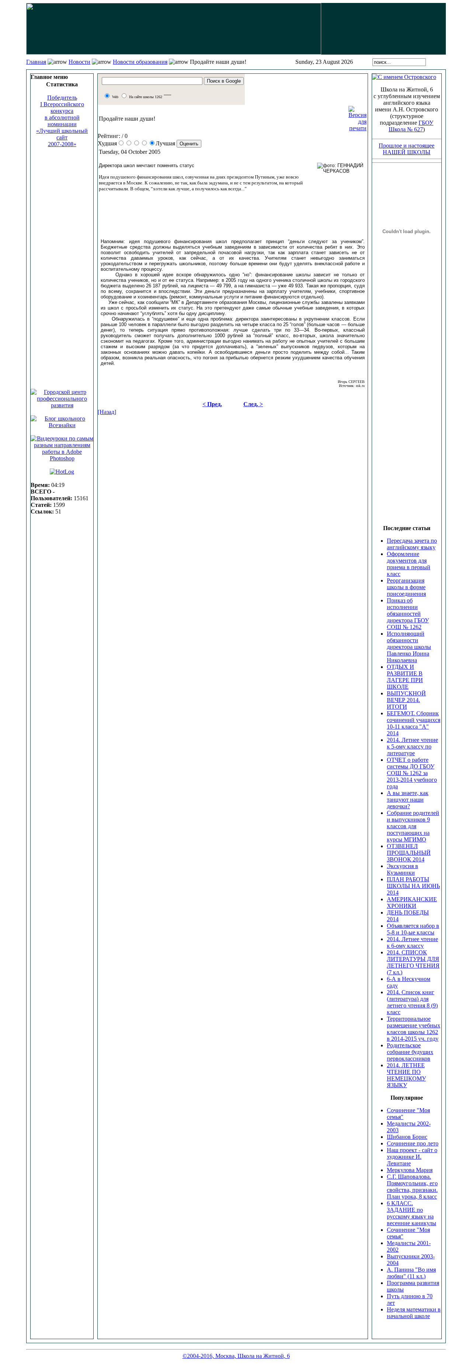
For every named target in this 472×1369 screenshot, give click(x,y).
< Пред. (212, 404)
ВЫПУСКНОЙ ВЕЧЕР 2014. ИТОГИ (406, 700)
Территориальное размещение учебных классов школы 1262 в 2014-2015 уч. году (413, 1029)
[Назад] (107, 412)
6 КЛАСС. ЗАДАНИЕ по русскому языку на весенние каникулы (411, 1213)
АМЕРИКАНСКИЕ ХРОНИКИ (412, 902)
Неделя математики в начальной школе (414, 1312)
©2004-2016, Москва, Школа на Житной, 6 (236, 1356)
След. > (253, 404)
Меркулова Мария (410, 1170)
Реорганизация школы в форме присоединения (406, 587)
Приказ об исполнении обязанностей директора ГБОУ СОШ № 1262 (408, 613)
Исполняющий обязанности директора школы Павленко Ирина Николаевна (409, 646)
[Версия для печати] (357, 117)
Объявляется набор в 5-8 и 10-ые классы (413, 929)
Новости (79, 62)
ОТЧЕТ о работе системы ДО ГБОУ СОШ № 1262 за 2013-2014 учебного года (412, 773)
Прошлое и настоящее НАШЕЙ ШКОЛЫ (406, 148)
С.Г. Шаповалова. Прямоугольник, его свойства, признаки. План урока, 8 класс (412, 1186)
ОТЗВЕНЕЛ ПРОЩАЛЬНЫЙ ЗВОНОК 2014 (409, 852)
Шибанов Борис (407, 1137)
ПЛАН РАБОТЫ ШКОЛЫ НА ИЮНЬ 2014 (413, 886)
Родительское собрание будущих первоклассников (410, 1052)
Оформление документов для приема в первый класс (408, 564)
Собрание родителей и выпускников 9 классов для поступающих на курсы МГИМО (413, 826)
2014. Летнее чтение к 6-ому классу (412, 942)
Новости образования (140, 62)
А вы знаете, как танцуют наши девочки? (407, 799)
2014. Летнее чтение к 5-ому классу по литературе (412, 746)
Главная (36, 62)
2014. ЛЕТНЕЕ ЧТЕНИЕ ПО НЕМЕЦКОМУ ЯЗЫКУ (406, 1075)
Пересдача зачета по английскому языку (412, 543)
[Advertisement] (62, 265)
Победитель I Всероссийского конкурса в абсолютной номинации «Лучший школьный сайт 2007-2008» (62, 120)
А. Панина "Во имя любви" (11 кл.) (411, 1272)
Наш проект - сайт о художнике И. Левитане (412, 1156)
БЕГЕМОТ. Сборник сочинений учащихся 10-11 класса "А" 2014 (413, 723)
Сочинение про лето (412, 1143)
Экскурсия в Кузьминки (402, 869)
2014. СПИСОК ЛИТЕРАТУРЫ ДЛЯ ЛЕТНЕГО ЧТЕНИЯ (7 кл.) (413, 962)
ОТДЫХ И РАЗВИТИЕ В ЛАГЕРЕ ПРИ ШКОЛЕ (405, 677)
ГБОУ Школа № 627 (411, 126)
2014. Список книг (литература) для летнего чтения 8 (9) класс (412, 1002)
